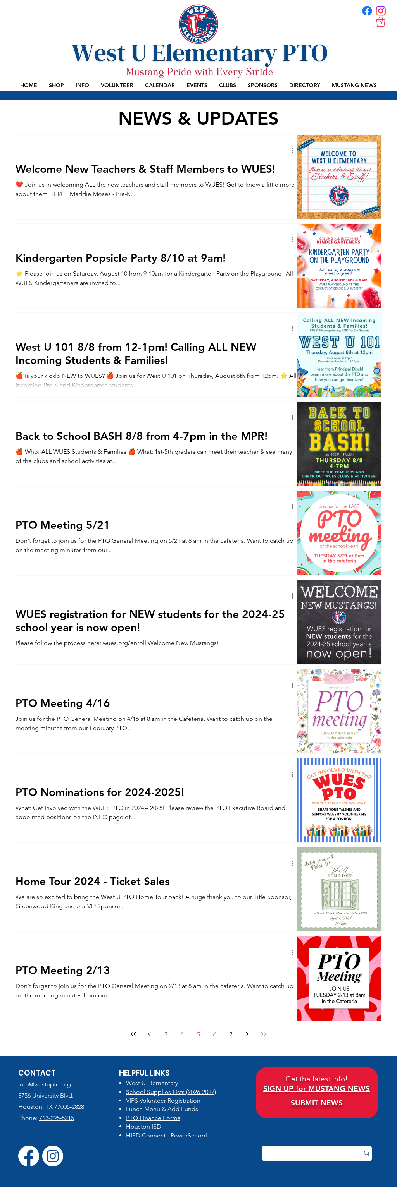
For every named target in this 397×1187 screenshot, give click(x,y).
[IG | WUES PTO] (380, 10)
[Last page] (264, 1034)
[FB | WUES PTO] (367, 10)
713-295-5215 (56, 1118)
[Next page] (247, 1034)
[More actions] (295, 150)
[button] (380, 22)
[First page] (133, 1034)
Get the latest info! (316, 1078)
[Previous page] (150, 1034)
